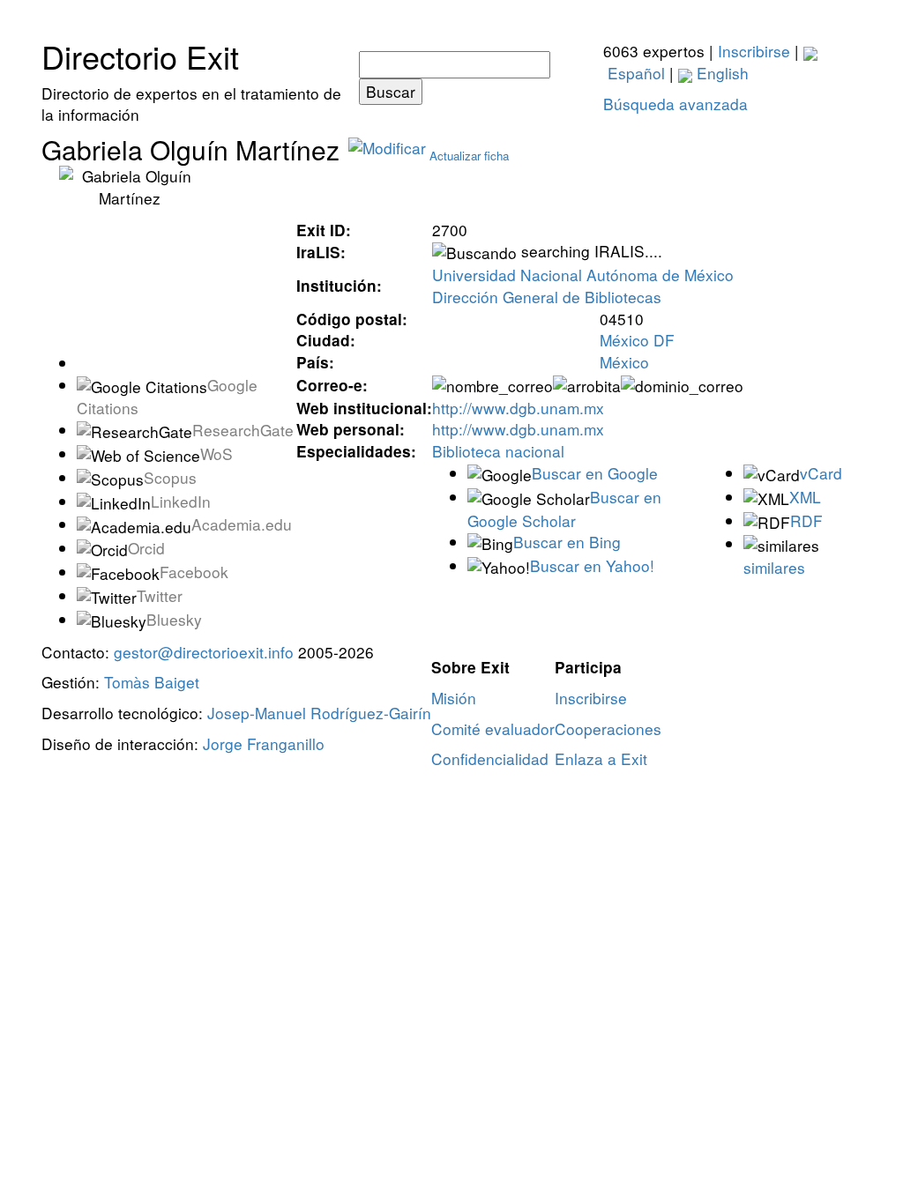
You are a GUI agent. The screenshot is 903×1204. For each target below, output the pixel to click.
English (720, 73)
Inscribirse (754, 51)
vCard (821, 473)
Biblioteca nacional (498, 451)
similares (774, 567)
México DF (637, 340)
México (624, 362)
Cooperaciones (608, 728)
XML (805, 497)
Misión (453, 698)
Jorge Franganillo (264, 743)
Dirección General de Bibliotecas (546, 297)
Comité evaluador (493, 728)
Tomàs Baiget (151, 682)
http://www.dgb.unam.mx (518, 408)
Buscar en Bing (567, 542)
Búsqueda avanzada (675, 104)
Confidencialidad (490, 758)
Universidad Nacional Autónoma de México (583, 275)
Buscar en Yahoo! (592, 565)
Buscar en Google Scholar (564, 508)
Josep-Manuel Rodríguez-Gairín (319, 713)
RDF (806, 520)
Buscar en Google (595, 473)
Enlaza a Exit (601, 758)
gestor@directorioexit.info (204, 652)
